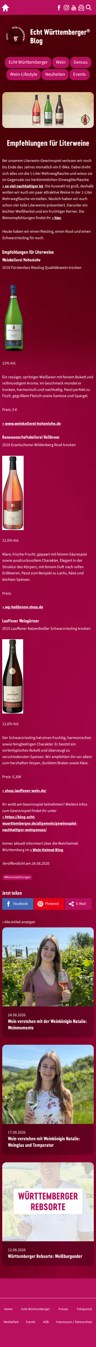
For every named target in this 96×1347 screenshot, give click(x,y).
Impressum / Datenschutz (74, 1322)
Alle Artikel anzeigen (19, 922)
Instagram (66, 7)
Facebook (59, 7)
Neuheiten (55, 74)
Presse (63, 1309)
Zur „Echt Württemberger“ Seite (6, 7)
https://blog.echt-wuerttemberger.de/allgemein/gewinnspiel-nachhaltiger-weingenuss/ (39, 823)
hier (57, 218)
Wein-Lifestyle (23, 74)
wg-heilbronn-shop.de (24, 607)
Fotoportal (84, 1309)
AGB (46, 1322)
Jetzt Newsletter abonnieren (81, 7)
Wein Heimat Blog (48, 850)
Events (79, 74)
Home (8, 1309)
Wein (60, 62)
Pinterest (52, 903)
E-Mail (81, 903)
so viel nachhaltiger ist (24, 186)
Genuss (81, 62)
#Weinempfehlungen (17, 877)
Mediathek (11, 1322)
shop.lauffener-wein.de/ (25, 790)
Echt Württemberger (28, 62)
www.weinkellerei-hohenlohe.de (33, 423)
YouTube (74, 7)
